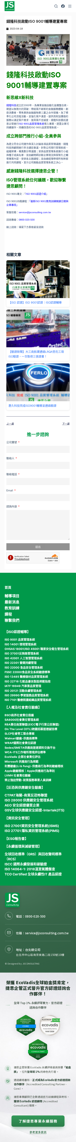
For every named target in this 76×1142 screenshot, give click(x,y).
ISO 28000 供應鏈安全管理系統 (29, 800)
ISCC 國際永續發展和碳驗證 (26, 864)
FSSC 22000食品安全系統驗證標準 (27, 672)
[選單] (69, 6)
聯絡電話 (12, 474)
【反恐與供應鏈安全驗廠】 (25, 788)
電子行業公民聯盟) (47, 724)
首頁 (8, 588)
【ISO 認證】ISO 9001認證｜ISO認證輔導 (35, 302)
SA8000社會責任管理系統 (22, 719)
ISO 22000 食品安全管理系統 (24, 667)
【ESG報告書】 (16, 839)
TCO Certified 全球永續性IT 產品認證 (33, 874)
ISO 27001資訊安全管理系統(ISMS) (32, 826)
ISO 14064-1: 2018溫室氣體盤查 (30, 869)
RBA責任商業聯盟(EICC (20, 724)
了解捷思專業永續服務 (38, 1121)
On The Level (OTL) (18, 729)
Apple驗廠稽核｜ (16, 771)
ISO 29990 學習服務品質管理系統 (27, 695)
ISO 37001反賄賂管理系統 (22, 653)
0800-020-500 (35, 916)
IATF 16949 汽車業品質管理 (23, 686)
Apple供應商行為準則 (41, 771)
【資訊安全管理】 (18, 818)
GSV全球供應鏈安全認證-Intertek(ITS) (35, 810)
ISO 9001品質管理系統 (31, 123)
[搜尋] (56, 6)
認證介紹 (41, 193)
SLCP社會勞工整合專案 (19, 733)
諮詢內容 (12, 506)
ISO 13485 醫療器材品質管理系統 (26, 676)
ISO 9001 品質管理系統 (20, 639)
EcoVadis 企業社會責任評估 (22, 757)
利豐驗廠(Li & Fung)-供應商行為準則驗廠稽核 (34, 766)
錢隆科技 (11, 105)
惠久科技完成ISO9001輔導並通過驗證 (32, 405)
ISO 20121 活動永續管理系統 (23, 690)
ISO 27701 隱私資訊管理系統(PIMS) (32, 831)
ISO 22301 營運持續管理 (21, 662)
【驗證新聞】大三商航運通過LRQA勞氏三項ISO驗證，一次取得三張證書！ (36, 354)
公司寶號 (12, 442)
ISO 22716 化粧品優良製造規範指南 (28, 681)
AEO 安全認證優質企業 (22, 805)
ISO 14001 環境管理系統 (20, 644)
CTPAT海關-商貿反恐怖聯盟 (26, 795)
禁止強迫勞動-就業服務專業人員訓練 (28, 780)
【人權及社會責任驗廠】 (23, 707)
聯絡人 (10, 458)
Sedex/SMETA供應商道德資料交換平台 (30, 747)
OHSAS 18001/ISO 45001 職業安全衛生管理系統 (37, 649)
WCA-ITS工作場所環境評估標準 (25, 752)
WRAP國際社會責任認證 (20, 743)
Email (10, 490)
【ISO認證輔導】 (17, 632)
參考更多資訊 (38, 1132)
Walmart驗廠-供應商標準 (21, 738)
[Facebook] (63, 6)
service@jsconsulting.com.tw (47, 933)
